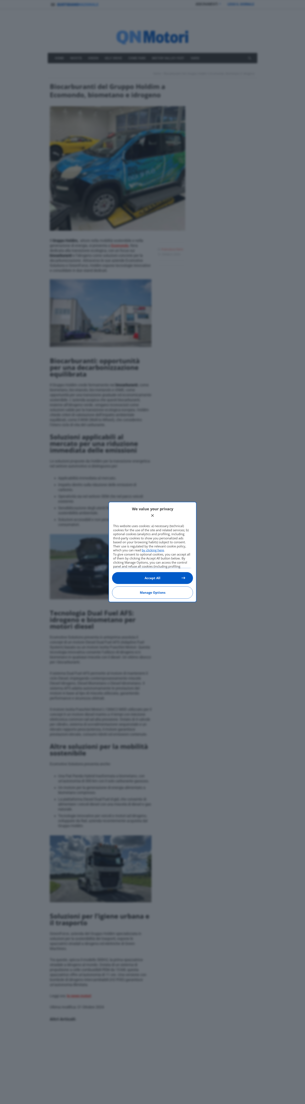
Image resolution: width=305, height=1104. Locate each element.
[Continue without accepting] (152, 515)
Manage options (152, 592)
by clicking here (153, 550)
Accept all (152, 578)
